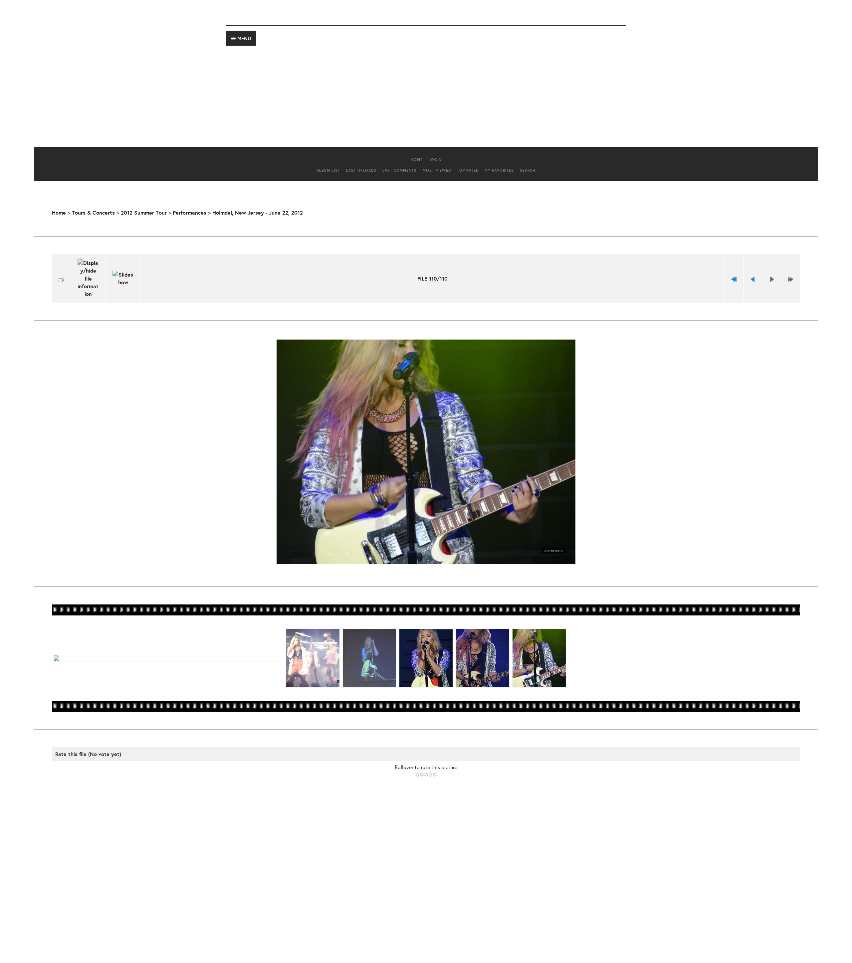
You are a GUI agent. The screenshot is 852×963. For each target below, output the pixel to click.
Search (527, 170)
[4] (430, 774)
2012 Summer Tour (144, 212)
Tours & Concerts (93, 212)
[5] (435, 774)
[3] (426, 774)
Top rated (468, 170)
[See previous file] (753, 278)
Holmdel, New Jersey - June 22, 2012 (257, 212)
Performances (189, 212)
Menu (244, 38)
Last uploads (361, 170)
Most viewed (437, 170)
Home (417, 159)
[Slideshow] (123, 279)
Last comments (399, 170)
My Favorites (499, 170)
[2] (422, 774)
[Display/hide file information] (88, 278)
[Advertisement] (426, 94)
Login (435, 159)
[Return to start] (734, 278)
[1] (417, 774)
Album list (328, 170)
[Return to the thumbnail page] (61, 278)
